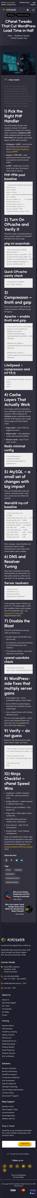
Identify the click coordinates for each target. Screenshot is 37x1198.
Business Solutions (11, 847)
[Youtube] (23, 1166)
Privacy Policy (18, 1177)
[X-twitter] (17, 1166)
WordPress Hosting (23, 15)
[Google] (5, 1170)
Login (34, 2)
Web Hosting (27, 847)
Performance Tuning (12, 878)
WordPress (11, 15)
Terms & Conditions (18, 1175)
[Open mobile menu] (33, 10)
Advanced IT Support (12, 613)
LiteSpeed (18, 870)
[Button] (28, 9)
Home (10, 36)
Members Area (24, 2)
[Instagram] (11, 1166)
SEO (17, 723)
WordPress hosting (12, 882)
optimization (10, 874)
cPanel (8, 870)
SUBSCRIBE (25, 1144)
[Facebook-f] (5, 1166)
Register (33, 5)
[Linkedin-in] (30, 1166)
